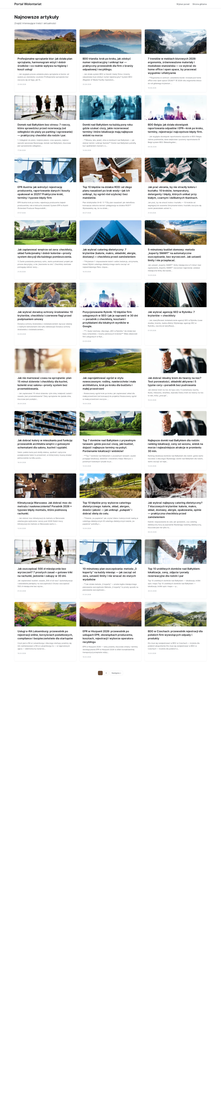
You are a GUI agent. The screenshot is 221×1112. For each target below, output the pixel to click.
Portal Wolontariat (27, 4)
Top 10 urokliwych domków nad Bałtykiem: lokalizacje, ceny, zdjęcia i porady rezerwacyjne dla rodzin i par (174, 572)
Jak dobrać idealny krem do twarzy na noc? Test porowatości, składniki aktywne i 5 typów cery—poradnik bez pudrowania (174, 381)
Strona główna (199, 4)
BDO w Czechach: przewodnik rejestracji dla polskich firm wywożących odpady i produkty (175, 635)
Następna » (116, 673)
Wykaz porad (182, 4)
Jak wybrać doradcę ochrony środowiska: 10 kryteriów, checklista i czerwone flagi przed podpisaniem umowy (45, 315)
